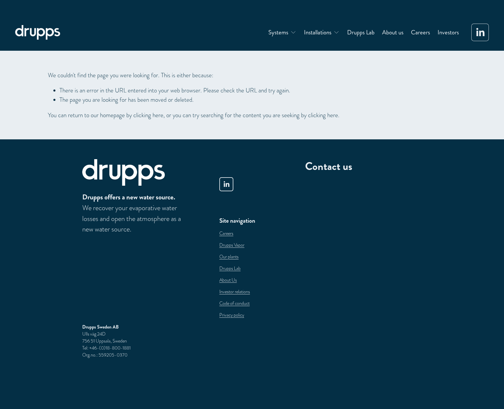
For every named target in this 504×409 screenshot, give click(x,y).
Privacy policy (231, 315)
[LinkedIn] (480, 32)
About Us (228, 280)
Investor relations (234, 292)
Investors (448, 32)
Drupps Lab (360, 32)
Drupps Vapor (231, 245)
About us (392, 32)
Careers (420, 32)
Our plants (229, 257)
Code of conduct (234, 303)
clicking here (148, 115)
